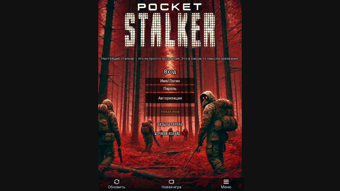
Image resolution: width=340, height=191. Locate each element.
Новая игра (170, 112)
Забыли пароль (170, 124)
